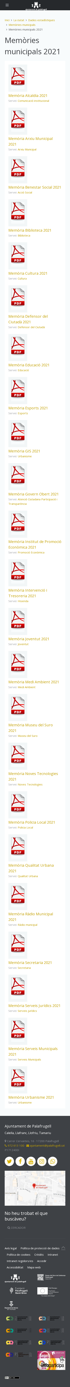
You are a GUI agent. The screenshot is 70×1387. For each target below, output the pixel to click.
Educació (23, 370)
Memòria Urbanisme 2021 (31, 1097)
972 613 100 (15, 1145)
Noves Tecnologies (30, 784)
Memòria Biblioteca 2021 (30, 230)
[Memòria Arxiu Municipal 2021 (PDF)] (17, 119)
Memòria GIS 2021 (24, 451)
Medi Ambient (26, 687)
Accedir (41, 1261)
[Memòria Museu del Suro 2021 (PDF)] (17, 706)
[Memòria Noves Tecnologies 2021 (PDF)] (17, 754)
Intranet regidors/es (20, 1261)
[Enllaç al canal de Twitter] (9, 1161)
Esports (23, 413)
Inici (7, 20)
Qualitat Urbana (28, 876)
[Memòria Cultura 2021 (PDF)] (17, 254)
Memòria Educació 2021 (29, 364)
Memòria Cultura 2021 (28, 273)
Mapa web (34, 1267)
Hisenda (23, 601)
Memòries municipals (22, 25)
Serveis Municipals (29, 1059)
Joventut (23, 644)
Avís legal (11, 1248)
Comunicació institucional (33, 101)
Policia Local (25, 827)
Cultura (22, 278)
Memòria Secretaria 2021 (30, 962)
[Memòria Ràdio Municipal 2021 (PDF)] (17, 895)
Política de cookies (18, 1254)
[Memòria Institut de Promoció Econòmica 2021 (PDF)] (17, 522)
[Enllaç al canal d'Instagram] (41, 1161)
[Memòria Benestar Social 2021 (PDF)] (17, 168)
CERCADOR (18, 1227)
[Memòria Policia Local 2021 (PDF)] (17, 803)
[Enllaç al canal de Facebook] (20, 1161)
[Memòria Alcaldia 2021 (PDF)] (17, 76)
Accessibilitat (15, 1267)
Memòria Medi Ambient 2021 (33, 681)
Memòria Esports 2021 (28, 408)
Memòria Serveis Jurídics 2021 (34, 1005)
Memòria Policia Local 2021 (31, 822)
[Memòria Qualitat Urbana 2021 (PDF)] (17, 846)
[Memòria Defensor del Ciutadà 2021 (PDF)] (17, 297)
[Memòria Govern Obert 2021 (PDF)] (17, 475)
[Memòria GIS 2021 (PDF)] (17, 432)
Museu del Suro (28, 736)
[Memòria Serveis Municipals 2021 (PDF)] (17, 1029)
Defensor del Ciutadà (31, 327)
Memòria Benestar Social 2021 (34, 187)
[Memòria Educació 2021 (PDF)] (17, 346)
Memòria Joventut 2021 (28, 638)
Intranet (53, 1254)
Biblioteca (24, 235)
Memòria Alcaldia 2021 (28, 95)
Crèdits (39, 1254)
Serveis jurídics (27, 1011)
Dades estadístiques (41, 20)
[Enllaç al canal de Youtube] (31, 1161)
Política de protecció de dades (40, 1248)
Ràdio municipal (27, 925)
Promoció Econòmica (31, 552)
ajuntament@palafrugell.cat (47, 1145)
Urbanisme (25, 456)
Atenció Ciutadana (29, 499)
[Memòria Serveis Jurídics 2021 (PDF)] (17, 986)
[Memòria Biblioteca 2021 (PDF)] (17, 211)
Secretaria (24, 968)
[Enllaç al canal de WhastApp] (52, 1161)
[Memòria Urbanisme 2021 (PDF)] (17, 1078)
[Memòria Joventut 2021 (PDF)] (17, 620)
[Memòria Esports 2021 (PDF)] (17, 389)
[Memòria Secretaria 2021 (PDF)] (17, 943)
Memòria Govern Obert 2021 (33, 494)
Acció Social (25, 192)
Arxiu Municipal (27, 149)
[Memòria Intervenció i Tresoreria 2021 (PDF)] (17, 571)
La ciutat (18, 20)
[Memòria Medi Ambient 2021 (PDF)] (17, 663)
